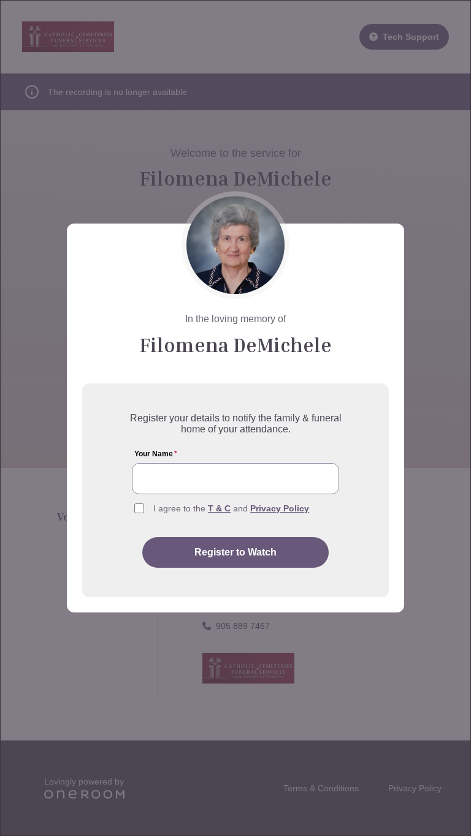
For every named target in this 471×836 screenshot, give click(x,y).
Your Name (155, 454)
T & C (219, 508)
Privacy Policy (279, 508)
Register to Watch (235, 552)
